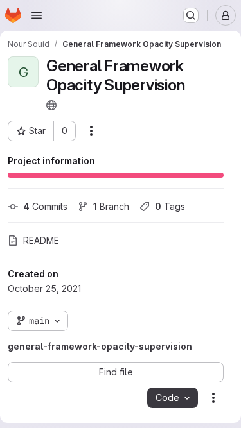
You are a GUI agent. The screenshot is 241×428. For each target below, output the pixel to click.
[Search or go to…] (191, 15)
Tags (170, 206)
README (41, 240)
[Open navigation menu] (36, 15)
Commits (45, 206)
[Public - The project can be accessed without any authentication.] (51, 105)
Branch (111, 206)
